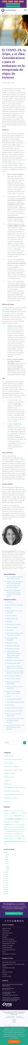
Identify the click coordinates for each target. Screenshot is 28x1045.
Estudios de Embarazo (8, 939)
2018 (6, 887)
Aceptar (14, 1041)
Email (21, 1)
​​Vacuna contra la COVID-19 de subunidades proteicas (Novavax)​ (15, 720)
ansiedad (18, 810)
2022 (6, 878)
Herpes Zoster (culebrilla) (14, 624)
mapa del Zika (11, 419)
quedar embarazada (20, 829)
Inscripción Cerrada (9, 777)
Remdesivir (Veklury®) (13, 646)
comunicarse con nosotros (14, 251)
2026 (6, 852)
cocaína (20, 813)
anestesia (15, 810)
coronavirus (6, 816)
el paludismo (22, 460)
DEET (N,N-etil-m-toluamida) (15, 605)
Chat (16, 1)
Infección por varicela (12, 627)
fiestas (23, 824)
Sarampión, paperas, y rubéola (15, 660)
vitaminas (6, 801)
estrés (16, 824)
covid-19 (17, 815)
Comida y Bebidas (8, 756)
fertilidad (20, 824)
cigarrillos (17, 813)
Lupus (4, 970)
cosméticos (11, 816)
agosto (7, 855)
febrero (8, 868)
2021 (6, 881)
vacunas (11, 838)
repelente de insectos (12, 831)
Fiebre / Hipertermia (12, 618)
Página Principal (6, 928)
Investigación (7, 780)
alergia (10, 810)
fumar (5, 827)
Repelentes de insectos (13, 649)
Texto (11, 1)
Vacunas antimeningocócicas (14, 699)
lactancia (14, 827)
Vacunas (9, 696)
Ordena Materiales (7, 947)
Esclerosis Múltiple (7, 972)
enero (7, 870)
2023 (6, 876)
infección (10, 827)
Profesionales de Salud (8, 943)
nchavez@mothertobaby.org (10, 995)
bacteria (22, 810)
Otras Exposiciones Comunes (11, 791)
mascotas (10, 829)
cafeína (13, 813)
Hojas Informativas (7, 933)
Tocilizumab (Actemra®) (13, 663)
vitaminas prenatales (12, 841)
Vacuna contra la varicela (13, 679)
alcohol (6, 811)
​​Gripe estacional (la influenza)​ (15, 708)
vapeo (16, 838)
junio (7, 859)
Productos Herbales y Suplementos (13, 794)
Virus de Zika (10, 705)
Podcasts (4, 937)
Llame (5, 1)
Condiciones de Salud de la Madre (13, 759)
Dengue (9, 608)
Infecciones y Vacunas (9, 773)
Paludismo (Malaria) (12, 643)
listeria (17, 827)
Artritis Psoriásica (6, 976)
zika (21, 841)
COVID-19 (9, 602)
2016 (6, 892)
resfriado (20, 831)
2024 (6, 874)
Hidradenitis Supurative (8, 968)
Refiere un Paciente (13, 4)
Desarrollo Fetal (8, 763)
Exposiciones (5, 931)
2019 (6, 885)
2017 (6, 889)
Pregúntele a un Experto (9, 954)
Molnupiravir (10, 630)
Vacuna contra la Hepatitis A (14, 676)
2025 (6, 872)
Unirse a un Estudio (13, 6)
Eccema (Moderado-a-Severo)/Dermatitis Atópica (13, 965)
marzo (7, 865)
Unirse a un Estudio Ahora (9, 941)
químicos (5, 831)
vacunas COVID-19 (12, 247)
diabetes (12, 822)
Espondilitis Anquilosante (9, 962)
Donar (4, 952)
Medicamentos (8, 784)
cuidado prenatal (14, 818)
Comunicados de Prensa (8, 950)
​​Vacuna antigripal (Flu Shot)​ (14, 711)
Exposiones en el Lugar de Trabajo (13, 770)
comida (24, 813)
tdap (15, 833)
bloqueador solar (7, 813)
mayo (7, 861)
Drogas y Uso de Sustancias (11, 766)
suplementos (10, 833)
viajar (19, 838)
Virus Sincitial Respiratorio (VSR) (15, 702)
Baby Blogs (5, 935)
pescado (14, 829)
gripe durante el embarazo (9, 313)
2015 (6, 894)
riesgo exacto (11, 413)
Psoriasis (4, 974)
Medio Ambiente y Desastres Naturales (14, 787)
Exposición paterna (12, 615)
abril (7, 863)
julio (7, 857)
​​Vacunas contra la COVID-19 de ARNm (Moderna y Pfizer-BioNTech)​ (15, 727)
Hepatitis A (10, 621)
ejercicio (13, 824)
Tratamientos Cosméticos (10, 798)
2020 (6, 883)
